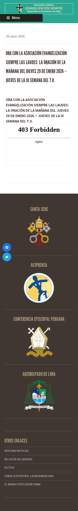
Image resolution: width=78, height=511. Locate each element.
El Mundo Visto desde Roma (22, 484)
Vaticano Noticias (16, 450)
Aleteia (9, 467)
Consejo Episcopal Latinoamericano (28, 476)
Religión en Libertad (18, 459)
